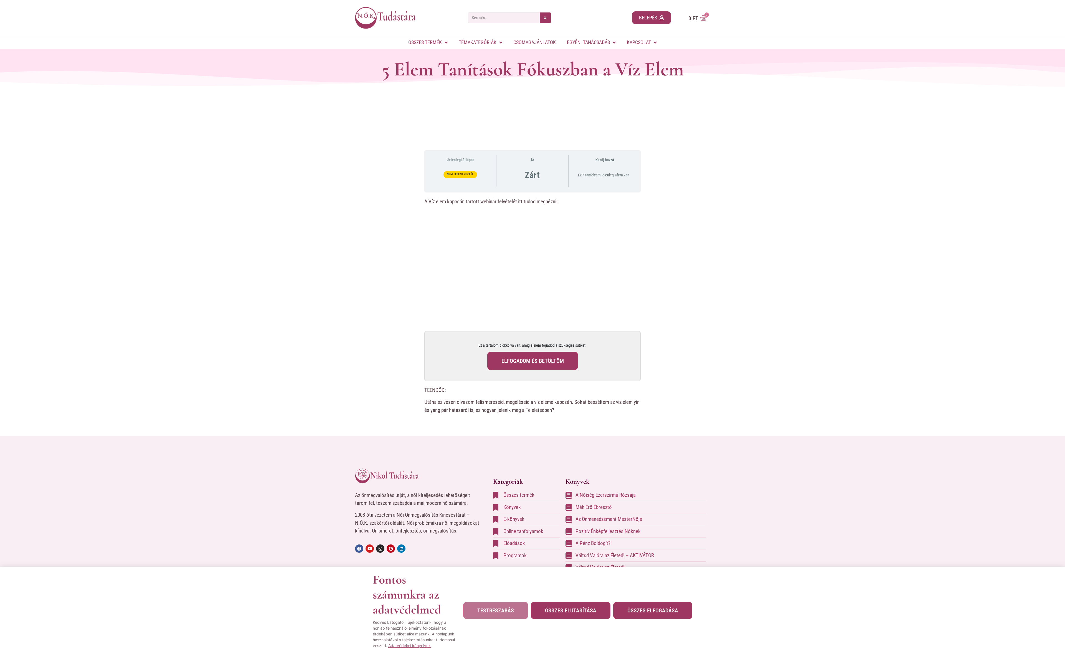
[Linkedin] (401, 548)
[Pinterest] (391, 548)
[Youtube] (370, 548)
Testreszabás (495, 610)
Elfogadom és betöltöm (532, 361)
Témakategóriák (477, 42)
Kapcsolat (639, 42)
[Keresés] (545, 17)
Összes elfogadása (652, 610)
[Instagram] (380, 548)
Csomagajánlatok (534, 42)
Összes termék (425, 42)
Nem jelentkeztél (460, 174)
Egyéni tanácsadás (588, 42)
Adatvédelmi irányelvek (409, 645)
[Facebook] (359, 548)
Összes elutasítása (570, 610)
